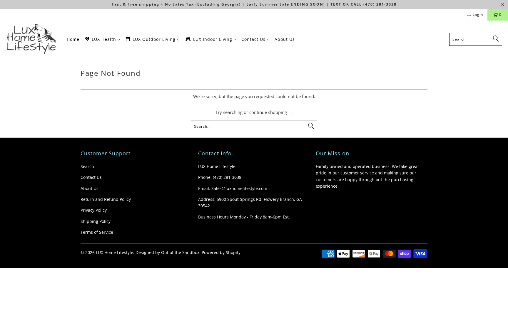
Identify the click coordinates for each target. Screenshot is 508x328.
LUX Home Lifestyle (114, 252)
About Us (89, 188)
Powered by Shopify (221, 252)
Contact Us (91, 177)
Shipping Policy (96, 221)
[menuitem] (73, 39)
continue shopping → (271, 112)
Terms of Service (97, 232)
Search (87, 166)
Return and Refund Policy (106, 199)
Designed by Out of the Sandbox (167, 252)
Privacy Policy (94, 210)
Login (478, 14)
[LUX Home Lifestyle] (33, 39)
